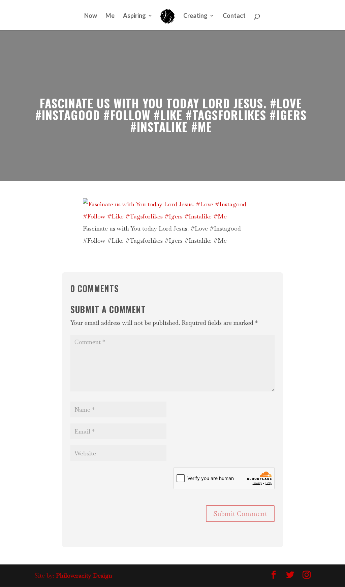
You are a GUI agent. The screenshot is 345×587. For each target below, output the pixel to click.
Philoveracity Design (84, 575)
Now (90, 16)
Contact (234, 16)
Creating (195, 16)
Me (110, 16)
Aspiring (134, 16)
